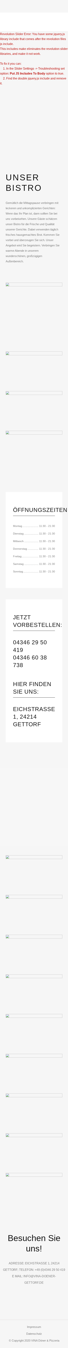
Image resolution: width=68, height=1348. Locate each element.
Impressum (34, 1326)
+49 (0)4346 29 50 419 (50, 1269)
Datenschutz (34, 1333)
